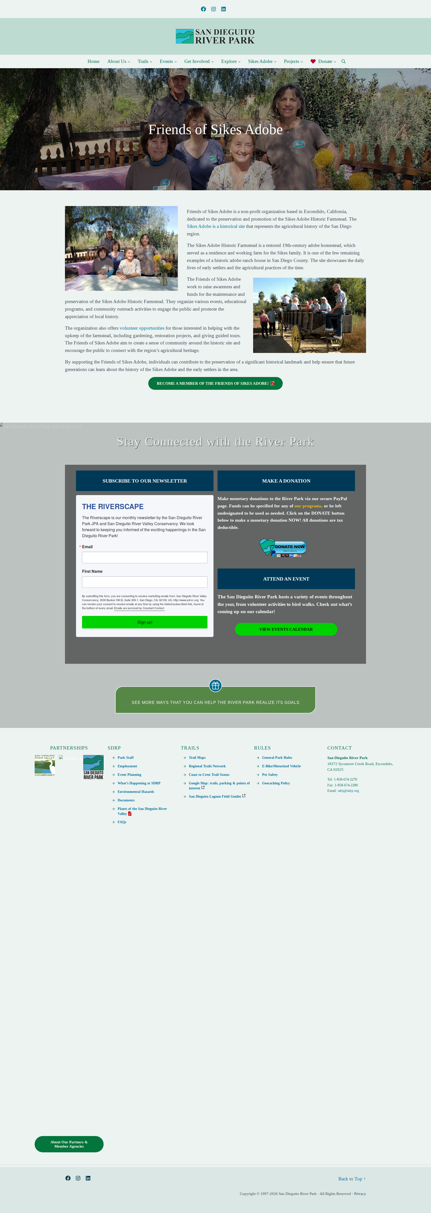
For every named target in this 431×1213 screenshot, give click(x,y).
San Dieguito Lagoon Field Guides (215, 796)
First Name (92, 571)
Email (87, 547)
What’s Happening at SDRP (139, 783)
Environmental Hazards (136, 792)
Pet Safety (270, 775)
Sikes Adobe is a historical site (216, 226)
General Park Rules (277, 758)
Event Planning (129, 775)
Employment (127, 766)
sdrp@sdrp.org (348, 791)
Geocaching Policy (276, 783)
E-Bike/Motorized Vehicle (281, 766)
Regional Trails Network (207, 766)
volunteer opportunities (142, 328)
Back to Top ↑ (352, 1178)
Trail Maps (197, 758)
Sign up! (144, 622)
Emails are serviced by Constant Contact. (139, 608)
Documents (126, 800)
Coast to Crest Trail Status (209, 775)
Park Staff (126, 758)
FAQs (122, 822)
